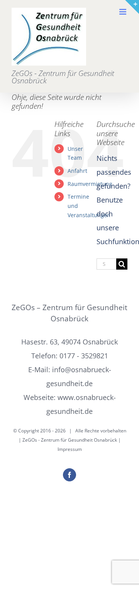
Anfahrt (77, 170)
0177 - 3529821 (83, 355)
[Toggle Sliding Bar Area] (132, 7)
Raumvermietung (90, 183)
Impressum (70, 449)
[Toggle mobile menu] (123, 12)
